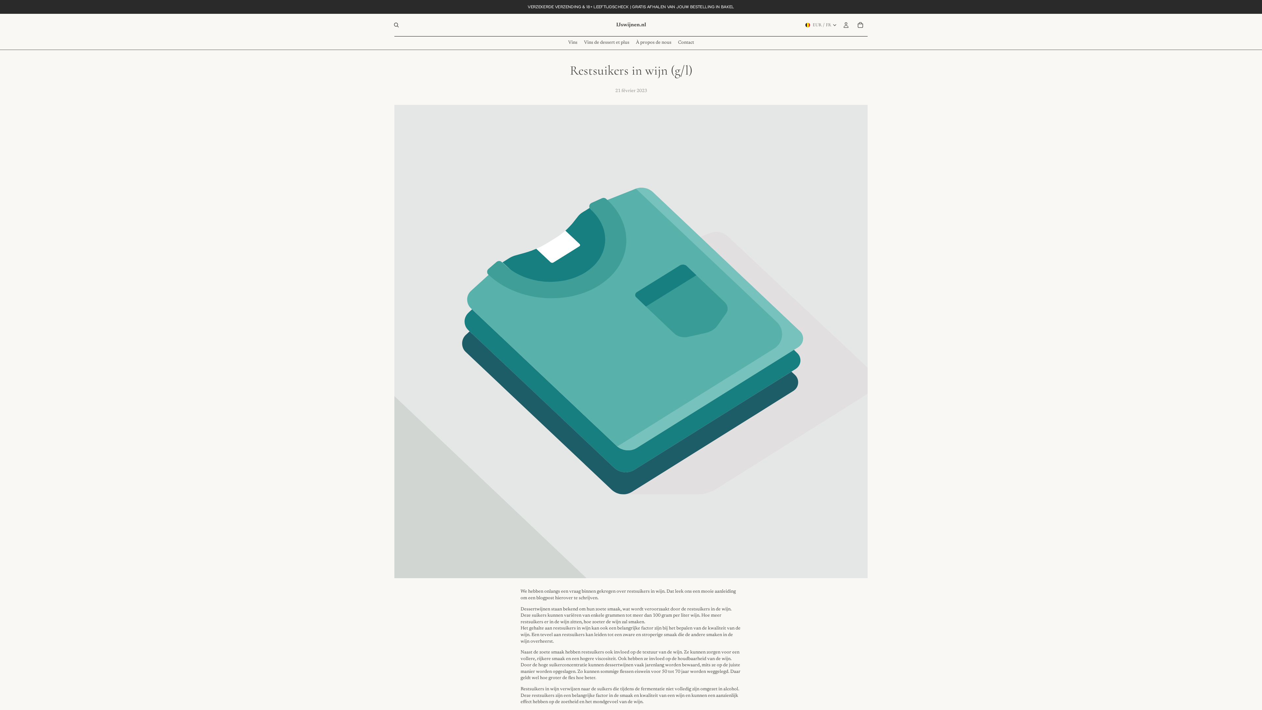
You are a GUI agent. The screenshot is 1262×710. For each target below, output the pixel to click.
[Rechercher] (396, 25)
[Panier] (860, 25)
